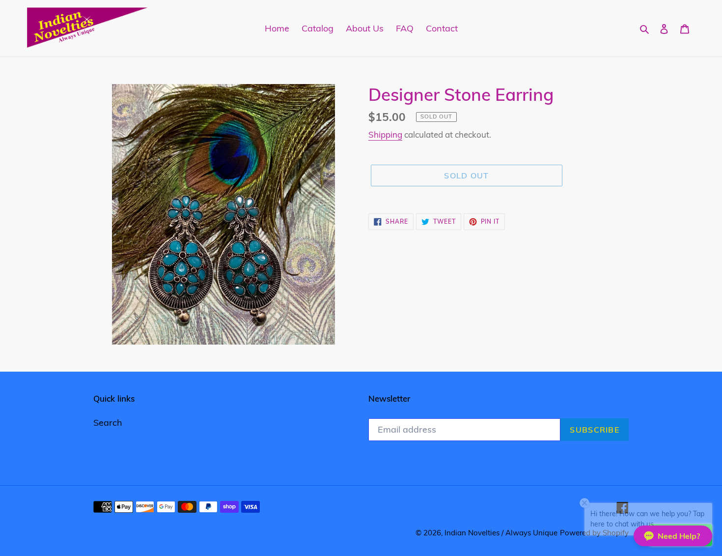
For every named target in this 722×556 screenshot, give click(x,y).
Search (107, 422)
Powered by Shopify (594, 532)
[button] (673, 536)
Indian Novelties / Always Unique (500, 532)
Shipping (385, 134)
